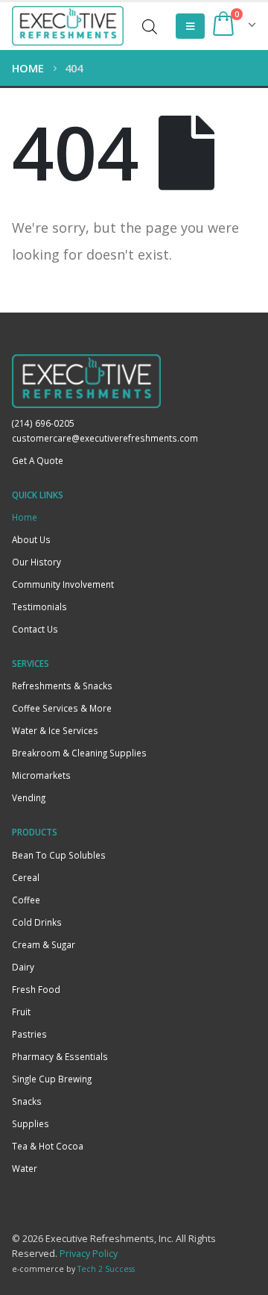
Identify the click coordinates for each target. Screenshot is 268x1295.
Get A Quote (37, 460)
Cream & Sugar (43, 944)
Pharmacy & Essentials (60, 1056)
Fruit (21, 1012)
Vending (28, 797)
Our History (36, 562)
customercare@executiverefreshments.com (105, 438)
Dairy (23, 967)
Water (24, 1168)
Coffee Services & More (62, 708)
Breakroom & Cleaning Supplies (79, 753)
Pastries (29, 1034)
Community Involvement (63, 584)
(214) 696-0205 (43, 423)
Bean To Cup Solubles (59, 855)
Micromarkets (41, 775)
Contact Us (35, 629)
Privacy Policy (89, 1253)
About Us (31, 539)
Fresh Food (36, 989)
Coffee (26, 900)
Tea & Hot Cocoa (47, 1146)
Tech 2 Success (106, 1269)
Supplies (30, 1123)
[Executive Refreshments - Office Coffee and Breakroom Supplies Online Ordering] (68, 26)
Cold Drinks (37, 922)
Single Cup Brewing (52, 1079)
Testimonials (39, 606)
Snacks (27, 1101)
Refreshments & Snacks (62, 686)
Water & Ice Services (55, 730)
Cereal (25, 877)
